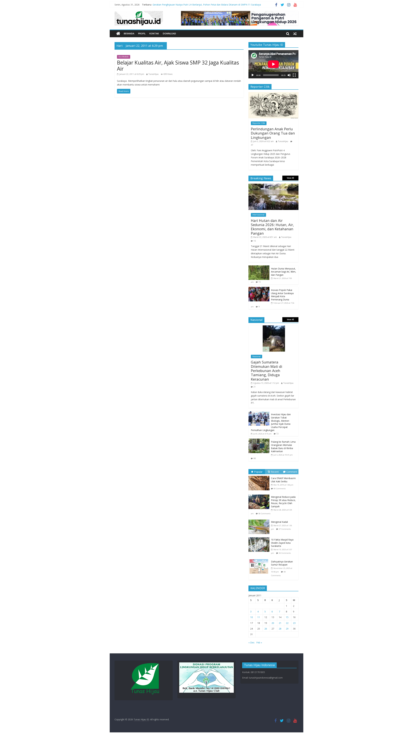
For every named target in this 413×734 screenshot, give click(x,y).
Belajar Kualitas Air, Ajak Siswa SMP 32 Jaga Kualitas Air (178, 65)
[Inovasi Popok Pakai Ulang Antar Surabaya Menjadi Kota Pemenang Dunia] (258, 288)
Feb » (259, 642)
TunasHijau (153, 74)
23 (294, 623)
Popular (258, 471)
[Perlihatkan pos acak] (294, 33)
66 (254, 458)
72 (277, 433)
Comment (291, 471)
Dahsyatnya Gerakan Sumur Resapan (282, 563)
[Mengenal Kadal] (259, 519)
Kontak (154, 33)
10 (251, 617)
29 (287, 628)
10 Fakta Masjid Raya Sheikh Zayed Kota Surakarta (282, 542)
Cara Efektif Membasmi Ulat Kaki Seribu (283, 480)
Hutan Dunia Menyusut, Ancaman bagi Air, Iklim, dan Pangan (283, 271)
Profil (142, 33)
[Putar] (252, 75)
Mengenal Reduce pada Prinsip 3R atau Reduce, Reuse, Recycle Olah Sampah (283, 501)
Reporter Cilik (258, 123)
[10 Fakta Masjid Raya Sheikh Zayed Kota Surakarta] (259, 537)
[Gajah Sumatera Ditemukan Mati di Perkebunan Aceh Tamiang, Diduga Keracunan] (273, 327)
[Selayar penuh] (294, 75)
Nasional (256, 356)
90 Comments (280, 488)
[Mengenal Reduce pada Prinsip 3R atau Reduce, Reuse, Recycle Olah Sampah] (259, 494)
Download (169, 33)
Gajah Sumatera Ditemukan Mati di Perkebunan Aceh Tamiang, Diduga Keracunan (266, 371)
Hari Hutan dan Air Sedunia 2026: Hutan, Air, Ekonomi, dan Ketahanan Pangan (272, 227)
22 (287, 623)
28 (280, 628)
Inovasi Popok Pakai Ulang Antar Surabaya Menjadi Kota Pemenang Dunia (282, 294)
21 (254, 386)
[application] (273, 64)
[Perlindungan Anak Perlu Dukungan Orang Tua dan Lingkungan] (273, 93)
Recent (275, 471)
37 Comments (285, 529)
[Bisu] (289, 75)
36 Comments (285, 553)
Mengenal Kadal (279, 521)
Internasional (258, 214)
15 (259, 282)
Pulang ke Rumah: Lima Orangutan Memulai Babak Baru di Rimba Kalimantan (283, 446)
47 (252, 145)
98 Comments (264, 513)
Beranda (129, 33)
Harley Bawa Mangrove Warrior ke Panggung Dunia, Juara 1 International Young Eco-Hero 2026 (202, 4)
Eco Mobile (124, 56)
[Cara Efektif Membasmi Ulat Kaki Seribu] (259, 475)
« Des (251, 642)
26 (265, 628)
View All (290, 178)
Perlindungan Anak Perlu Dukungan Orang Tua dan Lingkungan (273, 133)
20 (273, 623)
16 (254, 240)
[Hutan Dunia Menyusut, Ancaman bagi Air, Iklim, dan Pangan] (258, 267)
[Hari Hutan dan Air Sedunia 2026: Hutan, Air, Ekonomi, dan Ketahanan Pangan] (273, 185)
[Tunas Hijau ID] (118, 33)
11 (258, 617)
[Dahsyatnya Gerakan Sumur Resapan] (259, 559)
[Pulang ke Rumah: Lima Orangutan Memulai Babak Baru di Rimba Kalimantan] (258, 440)
